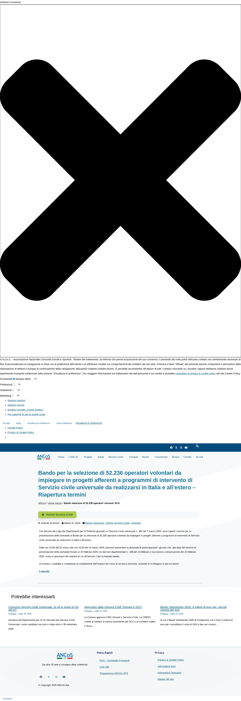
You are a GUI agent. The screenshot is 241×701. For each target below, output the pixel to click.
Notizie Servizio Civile (59, 514)
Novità (145, 457)
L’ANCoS (73, 457)
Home (61, 457)
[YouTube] (186, 447)
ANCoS (42, 503)
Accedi (199, 457)
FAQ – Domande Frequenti (115, 660)
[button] (120, 181)
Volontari (136, 523)
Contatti (187, 457)
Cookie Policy (15, 427)
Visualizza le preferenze (38, 423)
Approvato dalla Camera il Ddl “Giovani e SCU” (113, 607)
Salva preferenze (64, 423)
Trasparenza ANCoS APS (114, 673)
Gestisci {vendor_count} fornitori (25, 409)
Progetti (88, 457)
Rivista (175, 457)
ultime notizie (55, 503)
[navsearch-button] (197, 446)
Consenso (7, 698)
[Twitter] (176, 447)
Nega (18, 423)
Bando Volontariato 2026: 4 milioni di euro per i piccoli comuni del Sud (193, 608)
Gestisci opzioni (16, 400)
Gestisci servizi (16, 405)
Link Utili (104, 667)
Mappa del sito (166, 679)
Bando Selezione (94, 523)
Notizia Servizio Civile (118, 523)
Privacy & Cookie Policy (21, 432)
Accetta (6, 423)
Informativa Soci (167, 666)
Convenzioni (161, 457)
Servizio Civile (115, 457)
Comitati (133, 457)
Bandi (101, 457)
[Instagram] (181, 447)
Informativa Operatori (169, 672)
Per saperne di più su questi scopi (26, 414)
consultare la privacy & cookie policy (195, 373)
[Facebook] (171, 447)
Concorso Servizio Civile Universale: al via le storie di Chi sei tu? (43, 608)
